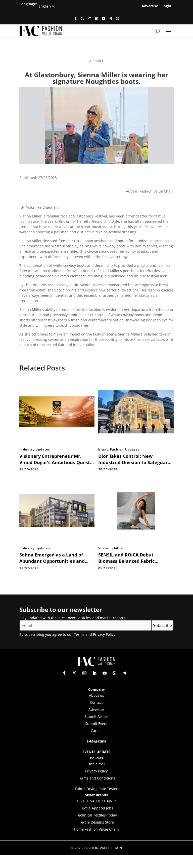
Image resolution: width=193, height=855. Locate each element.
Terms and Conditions (96, 778)
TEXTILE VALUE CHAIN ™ (96, 801)
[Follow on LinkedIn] (96, 18)
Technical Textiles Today (96, 815)
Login (166, 6)
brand (103, 450)
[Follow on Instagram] (89, 18)
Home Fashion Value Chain (96, 829)
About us (96, 695)
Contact (96, 702)
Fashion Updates (124, 450)
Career (96, 730)
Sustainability (110, 548)
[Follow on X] (82, 18)
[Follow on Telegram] (110, 18)
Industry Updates (34, 450)
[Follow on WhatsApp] (117, 18)
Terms (79, 634)
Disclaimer (96, 764)
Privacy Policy (104, 634)
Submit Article (96, 716)
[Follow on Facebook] (75, 18)
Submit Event (96, 723)
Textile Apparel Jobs (96, 808)
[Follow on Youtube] (103, 18)
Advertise (150, 6)
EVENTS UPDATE (96, 751)
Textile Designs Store (96, 822)
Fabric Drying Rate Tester (96, 788)
